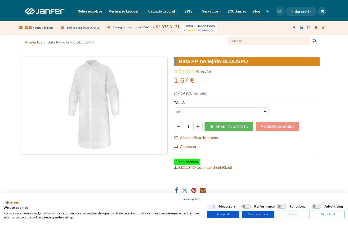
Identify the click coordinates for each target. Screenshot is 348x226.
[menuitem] (90, 11)
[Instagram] (308, 27)
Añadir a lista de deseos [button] (199, 137)
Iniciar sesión (301, 11)
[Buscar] (315, 40)
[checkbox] (211, 206)
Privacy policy (191, 199)
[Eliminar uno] (178, 126)
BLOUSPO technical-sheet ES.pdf (205, 167)
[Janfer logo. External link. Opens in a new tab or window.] (12, 202)
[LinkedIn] (301, 27)
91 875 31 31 (167, 26)
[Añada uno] (198, 126)
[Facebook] (294, 27)
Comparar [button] (188, 146)
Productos (33, 42)
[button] (280, 11)
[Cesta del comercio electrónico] (322, 11)
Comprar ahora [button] (279, 127)
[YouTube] (316, 27)
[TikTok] (323, 27)
